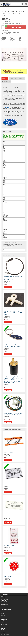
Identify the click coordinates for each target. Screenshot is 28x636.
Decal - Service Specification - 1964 (12, 483)
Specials (2, 620)
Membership (3, 632)
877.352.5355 (11, 0)
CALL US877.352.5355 (21, 40)
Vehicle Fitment (13, 78)
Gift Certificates (4, 619)
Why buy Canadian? (4, 601)
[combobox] (14, 250)
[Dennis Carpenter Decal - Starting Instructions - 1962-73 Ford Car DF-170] (14, 54)
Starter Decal (7, 515)
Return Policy (3, 597)
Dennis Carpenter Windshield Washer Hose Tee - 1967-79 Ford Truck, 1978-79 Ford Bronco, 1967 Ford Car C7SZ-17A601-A (13, 312)
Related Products (6, 81)
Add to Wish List (6, 34)
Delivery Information (4, 604)
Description (5, 78)
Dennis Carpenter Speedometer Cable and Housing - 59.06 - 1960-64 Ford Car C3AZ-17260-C (13, 278)
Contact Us (18, 0)
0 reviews (9, 32)
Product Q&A (21, 78)
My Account (3, 626)
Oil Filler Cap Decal (8, 576)
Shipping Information (5, 599)
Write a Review (16, 32)
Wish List (2, 629)
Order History (3, 628)
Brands (2, 618)
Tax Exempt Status (4, 600)
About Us (2, 603)
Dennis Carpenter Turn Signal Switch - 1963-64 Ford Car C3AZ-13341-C (13, 413)
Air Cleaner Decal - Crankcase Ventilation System (11, 451)
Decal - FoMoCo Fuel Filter (10, 545)
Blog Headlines (4, 622)
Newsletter (3, 630)
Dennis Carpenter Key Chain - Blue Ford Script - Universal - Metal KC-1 (12, 345)
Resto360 (2, 596)
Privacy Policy (3, 605)
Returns (2, 613)
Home (2, 7)
